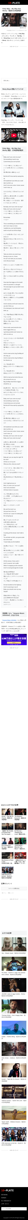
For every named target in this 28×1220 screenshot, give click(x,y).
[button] (25, 1209)
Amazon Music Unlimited (9, 620)
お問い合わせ (5, 1203)
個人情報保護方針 (6, 1200)
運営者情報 (4, 1194)
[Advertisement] (14, 62)
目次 (5, 80)
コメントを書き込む (14, 888)
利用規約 (3, 1197)
